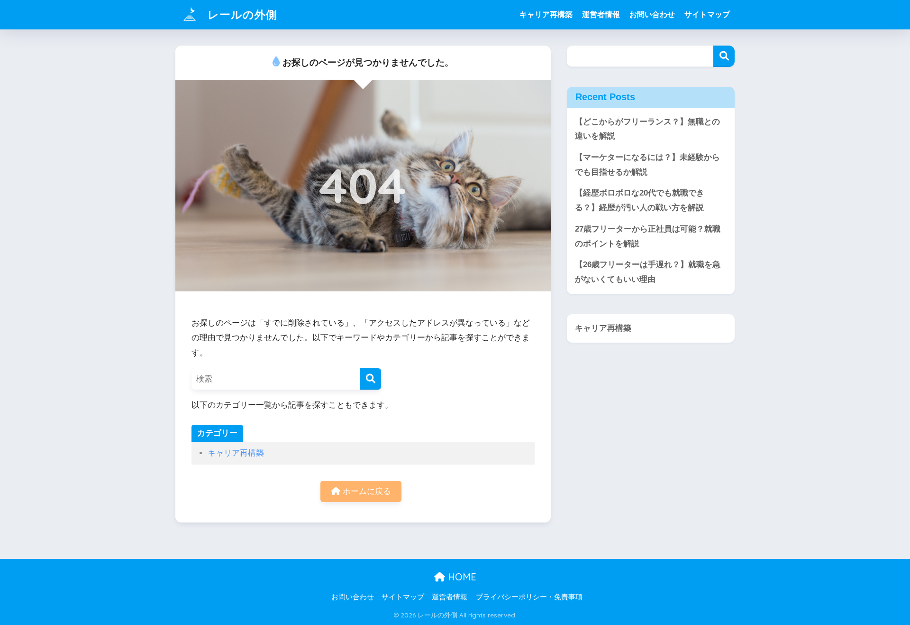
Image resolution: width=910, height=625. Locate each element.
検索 (724, 56)
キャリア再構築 (546, 14)
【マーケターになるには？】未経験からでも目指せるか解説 (647, 165)
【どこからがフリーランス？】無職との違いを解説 (647, 129)
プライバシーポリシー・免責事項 (529, 597)
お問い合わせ (652, 14)
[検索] (370, 379)
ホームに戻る (365, 491)
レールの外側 (240, 14)
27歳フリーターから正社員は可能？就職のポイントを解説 (647, 236)
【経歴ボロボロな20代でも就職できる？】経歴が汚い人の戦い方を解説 (639, 200)
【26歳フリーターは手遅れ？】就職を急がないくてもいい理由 (647, 272)
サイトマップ (707, 14)
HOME (460, 577)
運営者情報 (601, 14)
